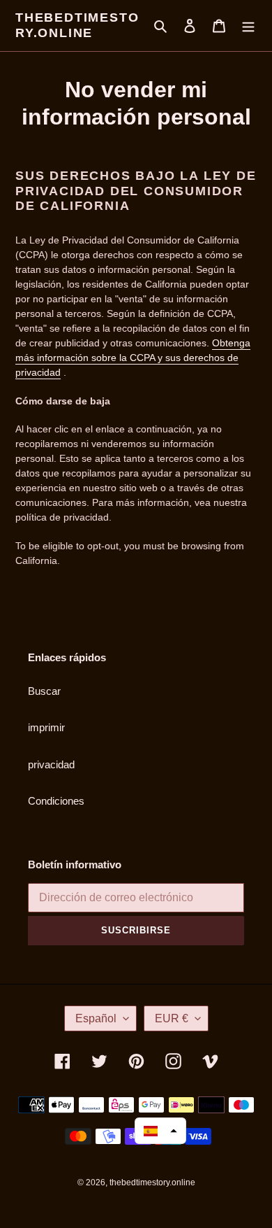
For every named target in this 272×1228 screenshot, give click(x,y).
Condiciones (56, 801)
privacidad (51, 764)
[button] (160, 1130)
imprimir (46, 727)
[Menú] (248, 25)
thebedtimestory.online (77, 25)
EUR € (171, 1018)
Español (95, 1018)
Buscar (44, 691)
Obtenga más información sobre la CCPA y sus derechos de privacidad (132, 357)
